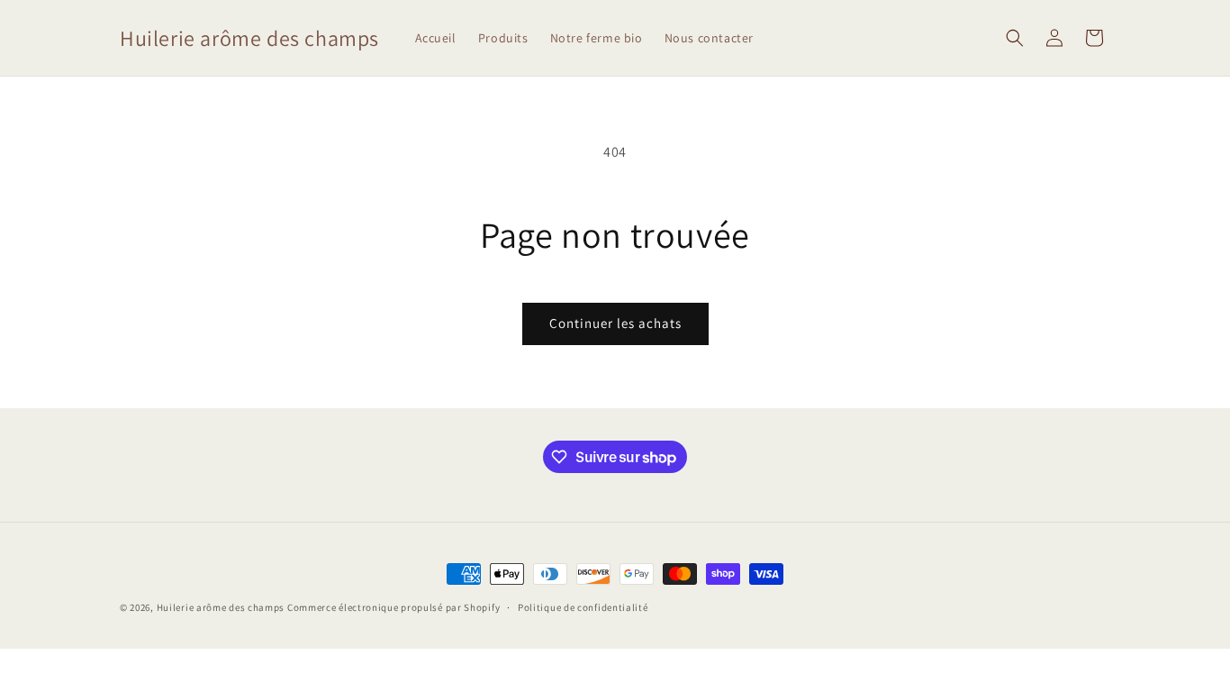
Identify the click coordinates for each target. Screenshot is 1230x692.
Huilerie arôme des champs (221, 607)
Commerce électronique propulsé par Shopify (393, 607)
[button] (1015, 38)
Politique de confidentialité (583, 607)
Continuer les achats (615, 323)
